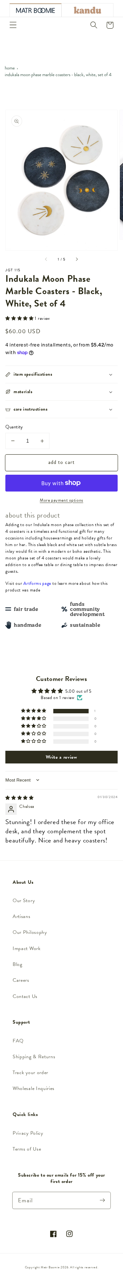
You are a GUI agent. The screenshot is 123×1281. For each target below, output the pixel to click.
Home (10, 67)
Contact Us (25, 996)
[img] (19, 798)
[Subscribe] (102, 1200)
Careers (21, 980)
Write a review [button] (61, 757)
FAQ (18, 1041)
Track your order (30, 1072)
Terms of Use (27, 1149)
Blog (17, 964)
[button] (13, 25)
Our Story (24, 900)
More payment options (61, 500)
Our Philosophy (30, 932)
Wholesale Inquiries (34, 1088)
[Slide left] (46, 260)
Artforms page (37, 583)
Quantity (14, 427)
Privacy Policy (28, 1133)
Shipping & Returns (34, 1056)
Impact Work (27, 948)
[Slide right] (77, 260)
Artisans (22, 916)
